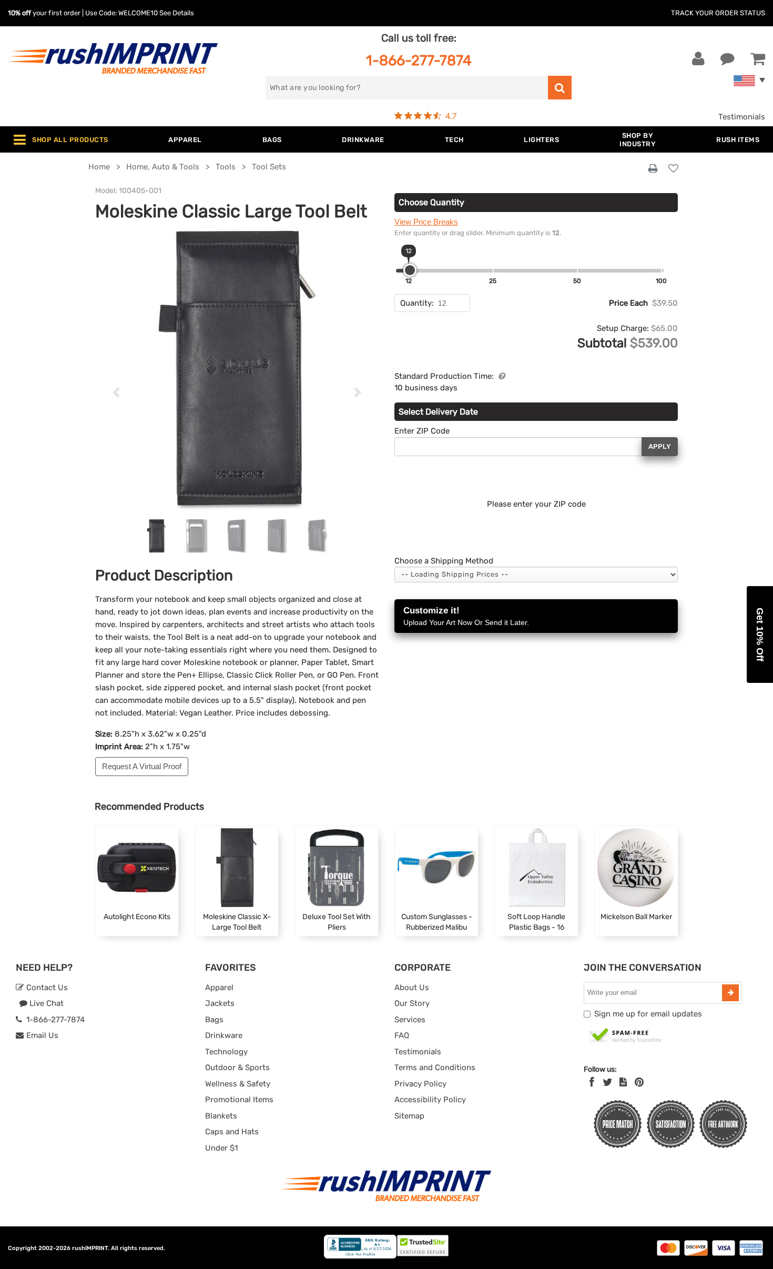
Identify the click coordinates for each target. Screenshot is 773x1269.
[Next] (357, 392)
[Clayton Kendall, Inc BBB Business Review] (360, 1256)
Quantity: (417, 303)
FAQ (401, 1035)
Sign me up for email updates (648, 1014)
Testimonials (741, 117)
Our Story (412, 1003)
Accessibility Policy (430, 1099)
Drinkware (223, 1035)
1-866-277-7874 (419, 60)
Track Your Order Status (718, 13)
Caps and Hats (232, 1131)
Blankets (221, 1116)
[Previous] (116, 392)
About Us (411, 987)
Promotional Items (239, 1099)
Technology (226, 1051)
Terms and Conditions (434, 1067)
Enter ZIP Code (422, 431)
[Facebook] (591, 1082)
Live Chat (45, 1003)
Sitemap (409, 1116)
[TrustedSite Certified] (626, 1036)
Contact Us (46, 987)
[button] (760, 634)
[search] (560, 87)
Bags (214, 1019)
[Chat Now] (727, 59)
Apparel (219, 987)
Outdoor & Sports (237, 1067)
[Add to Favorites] (673, 169)
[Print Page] (652, 169)
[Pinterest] (639, 1082)
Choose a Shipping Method (443, 561)
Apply (659, 446)
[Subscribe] (730, 992)
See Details (176, 13)
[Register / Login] (698, 59)
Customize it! (466, 616)
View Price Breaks (426, 221)
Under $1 (221, 1148)
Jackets (220, 1003)
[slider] (409, 270)
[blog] (623, 1082)
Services (409, 1019)
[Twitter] (608, 1082)
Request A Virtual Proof (141, 766)
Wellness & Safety (237, 1084)
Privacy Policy (420, 1084)
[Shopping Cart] (757, 59)
